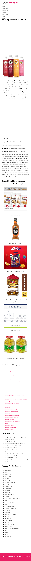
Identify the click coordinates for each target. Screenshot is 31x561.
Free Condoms (8, 413)
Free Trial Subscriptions (10, 427)
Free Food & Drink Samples (14, 142)
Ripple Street (8, 510)
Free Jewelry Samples (10, 379)
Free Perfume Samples (10, 397)
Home (3, 6)
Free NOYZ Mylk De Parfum (12, 441)
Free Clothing (8, 405)
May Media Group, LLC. (11, 508)
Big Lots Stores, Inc (15, 145)
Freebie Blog (5, 8)
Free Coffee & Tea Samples (11, 411)
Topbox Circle (8, 526)
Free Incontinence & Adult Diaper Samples (15, 377)
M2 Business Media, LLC (11, 506)
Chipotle (7, 484)
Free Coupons (5, 14)
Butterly (7, 478)
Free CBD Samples (9, 419)
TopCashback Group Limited (12, 528)
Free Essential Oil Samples (11, 417)
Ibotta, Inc (7, 496)
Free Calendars (8, 393)
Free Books (7, 407)
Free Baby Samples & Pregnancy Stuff (14, 395)
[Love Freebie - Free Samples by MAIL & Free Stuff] (9, 3)
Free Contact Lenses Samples (12, 415)
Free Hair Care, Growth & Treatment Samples (16, 399)
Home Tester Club (9, 494)
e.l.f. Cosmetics (8, 486)
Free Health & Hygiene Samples (13, 375)
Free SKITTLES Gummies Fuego (15, 271)
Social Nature (8, 516)
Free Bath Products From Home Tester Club (15, 453)
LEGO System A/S (9, 502)
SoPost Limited (8, 518)
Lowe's (6, 504)
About (15, 558)
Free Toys (7, 423)
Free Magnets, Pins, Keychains (12, 421)
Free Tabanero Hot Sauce (15, 243)
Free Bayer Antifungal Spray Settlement (14, 445)
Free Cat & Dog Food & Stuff (12, 403)
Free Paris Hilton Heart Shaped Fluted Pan (15, 443)
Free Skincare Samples (10, 369)
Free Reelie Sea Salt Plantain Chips (15, 358)
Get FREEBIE (5, 138)
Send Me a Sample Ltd (10, 514)
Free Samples (5, 10)
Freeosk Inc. (8, 492)
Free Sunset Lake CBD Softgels (12, 455)
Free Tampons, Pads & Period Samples (14, 401)
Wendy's (7, 532)
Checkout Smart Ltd (10, 482)
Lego (6, 500)
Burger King (8, 476)
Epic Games (8, 488)
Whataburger (8, 536)
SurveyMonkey (8, 522)
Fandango (7, 490)
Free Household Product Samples (13, 381)
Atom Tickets (8, 474)
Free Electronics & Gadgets (11, 409)
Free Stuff (4, 12)
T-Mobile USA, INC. (10, 524)
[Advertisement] (15, 38)
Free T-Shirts (8, 373)
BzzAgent (7, 480)
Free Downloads (9, 429)
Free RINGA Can (15, 330)
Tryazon (7, 530)
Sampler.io (7, 512)
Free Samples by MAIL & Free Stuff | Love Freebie (13, 556)
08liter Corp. (8, 470)
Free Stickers (8, 383)
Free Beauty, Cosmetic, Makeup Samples (15, 385)
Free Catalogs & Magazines (11, 371)
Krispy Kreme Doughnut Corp (12, 498)
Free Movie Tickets (9, 425)
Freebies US (5, 16)
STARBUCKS (8, 520)
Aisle (6, 472)
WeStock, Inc (8, 534)
